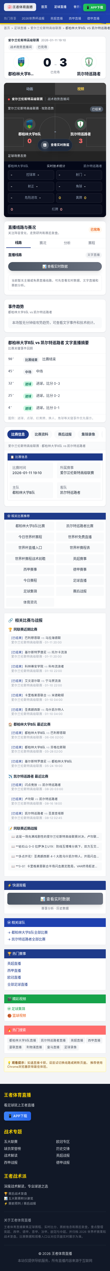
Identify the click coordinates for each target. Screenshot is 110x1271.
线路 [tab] (18, 243)
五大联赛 (10, 1142)
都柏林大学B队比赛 (30, 526)
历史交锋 (63, 1149)
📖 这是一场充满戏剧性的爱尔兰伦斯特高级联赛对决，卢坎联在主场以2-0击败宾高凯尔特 (56, 836)
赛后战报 (80, 591)
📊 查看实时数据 (55, 266)
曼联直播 (15, 1047)
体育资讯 (30, 602)
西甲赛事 (30, 569)
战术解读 (10, 1155)
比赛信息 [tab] (18, 434)
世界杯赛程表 (80, 548)
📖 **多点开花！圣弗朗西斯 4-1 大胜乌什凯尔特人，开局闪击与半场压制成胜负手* (56, 856)
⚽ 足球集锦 (16, 1009)
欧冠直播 (14, 977)
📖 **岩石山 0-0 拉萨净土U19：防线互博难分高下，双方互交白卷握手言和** (56, 846)
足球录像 (70, 1047)
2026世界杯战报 (33, 18)
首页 (44, 7)
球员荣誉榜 (12, 1149)
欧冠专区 (63, 1142)
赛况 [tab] (42, 243)
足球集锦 (30, 591)
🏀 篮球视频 (16, 1015)
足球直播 (60, 7)
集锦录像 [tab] (88, 434)
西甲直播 (75, 18)
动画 (29, 89)
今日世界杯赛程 (30, 537)
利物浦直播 (34, 1047)
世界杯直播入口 (30, 548)
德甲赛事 (80, 569)
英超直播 (56, 18)
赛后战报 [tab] (65, 434)
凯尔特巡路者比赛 (79, 526)
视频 (80, 89)
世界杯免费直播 (80, 537)
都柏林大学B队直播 (22, 1040)
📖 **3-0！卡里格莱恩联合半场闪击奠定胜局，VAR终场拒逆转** (56, 866)
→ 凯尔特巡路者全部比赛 (26, 939)
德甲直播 (93, 18)
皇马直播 (53, 1047)
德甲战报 (63, 1162)
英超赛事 (80, 559)
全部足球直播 (17, 984)
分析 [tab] (67, 243)
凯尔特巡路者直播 (53, 1040)
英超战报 (63, 1155)
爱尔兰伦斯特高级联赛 (45, 28)
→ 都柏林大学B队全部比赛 (27, 932)
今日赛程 (30, 580)
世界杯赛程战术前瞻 (30, 559)
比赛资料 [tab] (41, 434)
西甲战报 (10, 1162)
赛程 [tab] (91, 243)
